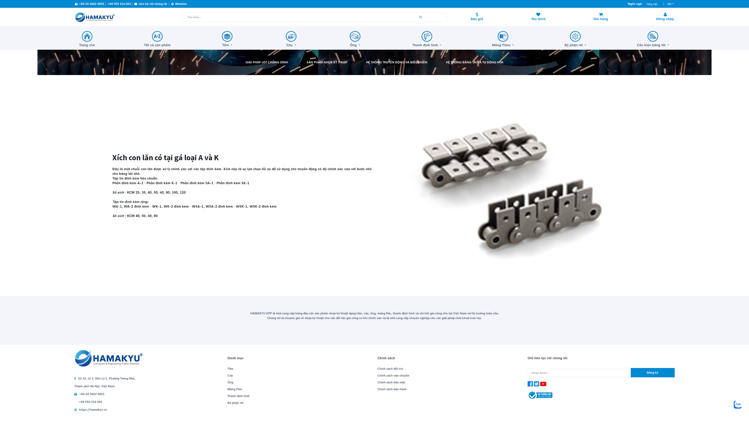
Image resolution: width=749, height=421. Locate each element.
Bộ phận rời (235, 403)
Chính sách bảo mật (391, 382)
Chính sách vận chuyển (393, 375)
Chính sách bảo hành (392, 389)
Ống (230, 382)
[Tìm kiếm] (420, 17)
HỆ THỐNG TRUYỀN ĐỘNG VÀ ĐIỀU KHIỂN (396, 62)
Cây (230, 375)
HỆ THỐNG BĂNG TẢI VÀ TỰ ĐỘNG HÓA (474, 62)
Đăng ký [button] (652, 372)
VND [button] (669, 4)
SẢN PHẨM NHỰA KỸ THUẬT (327, 62)
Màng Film (234, 389)
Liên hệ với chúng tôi (153, 4)
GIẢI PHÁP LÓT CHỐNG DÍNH (267, 62)
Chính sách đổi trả (390, 369)
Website (181, 4)
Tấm (230, 369)
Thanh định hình (238, 396)
